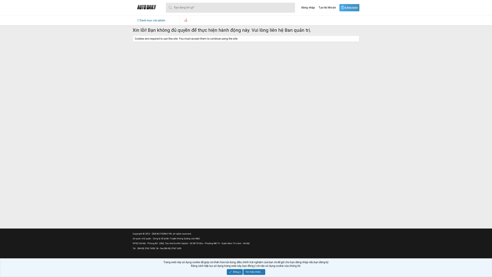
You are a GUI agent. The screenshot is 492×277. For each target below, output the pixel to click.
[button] (151, 20)
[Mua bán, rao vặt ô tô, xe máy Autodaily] (144, 7)
